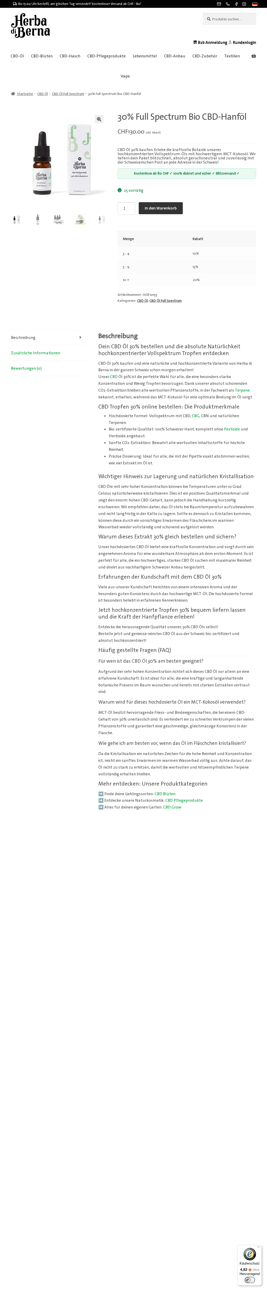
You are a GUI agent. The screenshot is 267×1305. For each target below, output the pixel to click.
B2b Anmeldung (212, 42)
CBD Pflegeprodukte (184, 800)
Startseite (25, 93)
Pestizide (232, 429)
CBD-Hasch (70, 56)
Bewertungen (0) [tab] (26, 368)
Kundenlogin (244, 42)
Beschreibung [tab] (23, 337)
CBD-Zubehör (204, 56)
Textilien (232, 56)
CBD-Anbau (174, 56)
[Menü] (259, 1248)
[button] (254, 4)
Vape (125, 76)
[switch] (250, 1280)
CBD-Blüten (42, 56)
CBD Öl (42, 93)
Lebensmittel (145, 56)
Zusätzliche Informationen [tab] (35, 353)
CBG (195, 415)
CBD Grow (172, 807)
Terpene (242, 390)
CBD (114, 376)
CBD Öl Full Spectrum (68, 93)
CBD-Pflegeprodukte (106, 56)
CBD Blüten (165, 794)
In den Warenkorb (161, 208)
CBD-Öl (17, 56)
